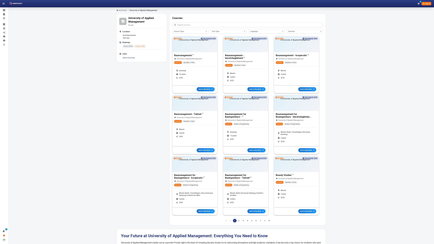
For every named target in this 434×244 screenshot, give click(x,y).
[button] (4, 24)
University (123, 10)
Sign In (427, 3)
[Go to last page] (269, 220)
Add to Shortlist (204, 89)
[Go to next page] (265, 220)
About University (129, 58)
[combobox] (190, 31)
